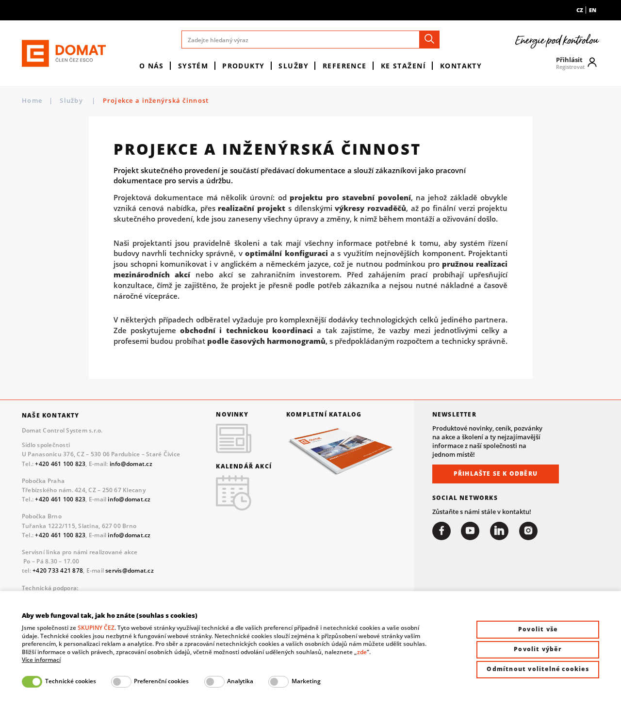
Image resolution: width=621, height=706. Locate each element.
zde (362, 652)
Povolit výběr (538, 649)
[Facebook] (441, 531)
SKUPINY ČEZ (96, 628)
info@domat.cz (131, 464)
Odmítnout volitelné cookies (537, 669)
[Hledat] (429, 39)
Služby (293, 65)
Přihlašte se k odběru (496, 473)
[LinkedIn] (499, 531)
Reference (345, 65)
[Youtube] (470, 531)
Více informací (41, 660)
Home (32, 100)
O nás (151, 65)
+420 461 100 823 (60, 464)
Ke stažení (403, 65)
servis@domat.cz (129, 570)
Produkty (243, 65)
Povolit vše (537, 629)
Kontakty (461, 65)
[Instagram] (528, 531)
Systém (193, 65)
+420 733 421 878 (58, 570)
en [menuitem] (592, 10)
